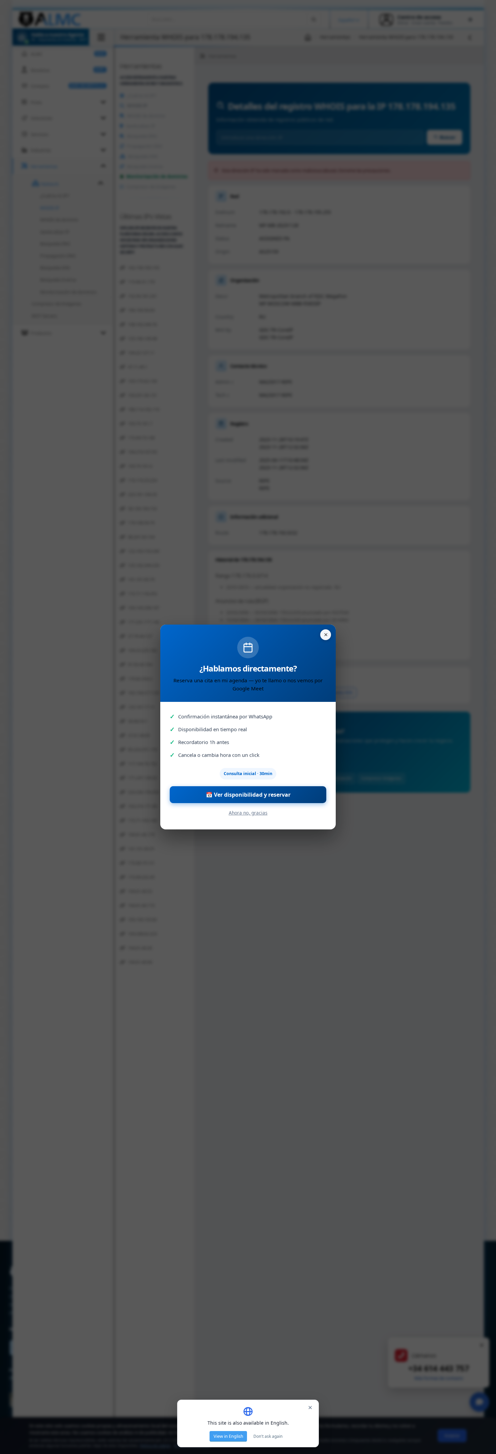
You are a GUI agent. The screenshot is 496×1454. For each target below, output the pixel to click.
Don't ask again (267, 1436)
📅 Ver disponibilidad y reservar (248, 794)
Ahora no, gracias (248, 813)
